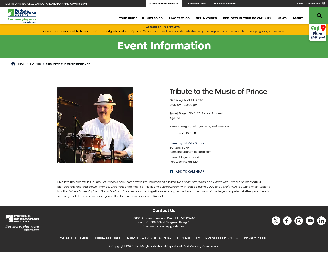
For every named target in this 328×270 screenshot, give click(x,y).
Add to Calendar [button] (190, 171)
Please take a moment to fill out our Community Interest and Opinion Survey (98, 31)
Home (20, 64)
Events (35, 64)
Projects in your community (247, 18)
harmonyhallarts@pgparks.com (190, 152)
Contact (183, 238)
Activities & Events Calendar (149, 238)
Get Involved (206, 18)
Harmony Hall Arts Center (187, 143)
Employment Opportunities (217, 238)
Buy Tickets (187, 133)
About (298, 18)
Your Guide (128, 18)
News (282, 18)
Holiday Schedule (107, 238)
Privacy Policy (255, 238)
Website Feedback (74, 238)
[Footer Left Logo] (22, 222)
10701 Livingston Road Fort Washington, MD (184, 159)
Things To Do (152, 18)
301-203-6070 (179, 147)
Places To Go (179, 18)
